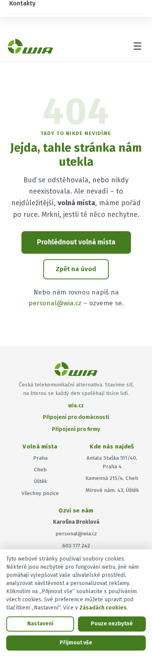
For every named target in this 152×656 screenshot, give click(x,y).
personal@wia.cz (54, 303)
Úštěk (40, 481)
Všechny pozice (40, 493)
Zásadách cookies (103, 607)
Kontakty (22, 3)
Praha (40, 458)
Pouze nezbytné (112, 623)
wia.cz (76, 405)
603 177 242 (76, 545)
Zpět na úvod (76, 269)
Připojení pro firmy (76, 429)
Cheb (40, 469)
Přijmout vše (76, 642)
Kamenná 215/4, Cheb (111, 478)
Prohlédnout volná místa (76, 242)
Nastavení (40, 623)
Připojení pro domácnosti (76, 417)
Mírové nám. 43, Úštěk (112, 490)
